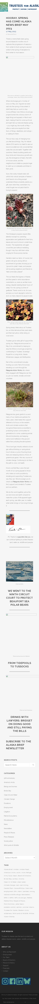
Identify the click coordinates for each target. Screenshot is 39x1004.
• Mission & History (8, 963)
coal (17, 885)
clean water (21, 882)
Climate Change (9, 799)
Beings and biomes (10, 786)
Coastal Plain (8, 888)
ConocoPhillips (19, 888)
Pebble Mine (8, 901)
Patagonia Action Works (21, 481)
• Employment (7, 954)
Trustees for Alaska (10, 910)
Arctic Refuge (26, 872)
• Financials (5, 968)
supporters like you (23, 537)
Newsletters (12, 34)
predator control (10, 907)
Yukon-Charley (9, 916)
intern (20, 891)
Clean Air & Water (10, 882)
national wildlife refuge (12, 894)
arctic (19, 872)
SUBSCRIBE (13, 741)
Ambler (16, 869)
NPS (16, 898)
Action (15, 370)
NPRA (12, 898)
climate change (9, 885)
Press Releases (9, 837)
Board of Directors (24, 876)
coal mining (24, 885)
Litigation (7, 812)
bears (15, 876)
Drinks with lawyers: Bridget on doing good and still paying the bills (19, 723)
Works (19, 370)
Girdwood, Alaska (31, 1002)
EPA (15, 891)
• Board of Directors (8, 960)
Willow (31, 913)
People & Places (9, 833)
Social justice (8, 841)
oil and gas (22, 898)
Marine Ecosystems (10, 816)
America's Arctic (9, 782)
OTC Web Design (19, 1002)
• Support (5, 965)
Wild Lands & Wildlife (11, 845)
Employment (8, 807)
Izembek (26, 891)
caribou (15, 879)
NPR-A (6, 898)
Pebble (29, 898)
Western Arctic (23, 910)
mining (32, 891)
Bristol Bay (7, 791)
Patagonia (9, 370)
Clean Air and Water (10, 795)
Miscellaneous (9, 820)
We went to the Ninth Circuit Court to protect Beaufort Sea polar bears (19, 597)
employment (8, 891)
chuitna (21, 879)
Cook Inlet (29, 888)
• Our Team (5, 957)
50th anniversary (9, 778)
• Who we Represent (9, 952)
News (6, 824)
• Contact (5, 971)
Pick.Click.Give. (9, 904)
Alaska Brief (8, 869)
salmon (19, 907)
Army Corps (8, 876)
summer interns (28, 907)
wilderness (8, 913)
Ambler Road (24, 869)
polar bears (20, 904)
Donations (7, 803)
